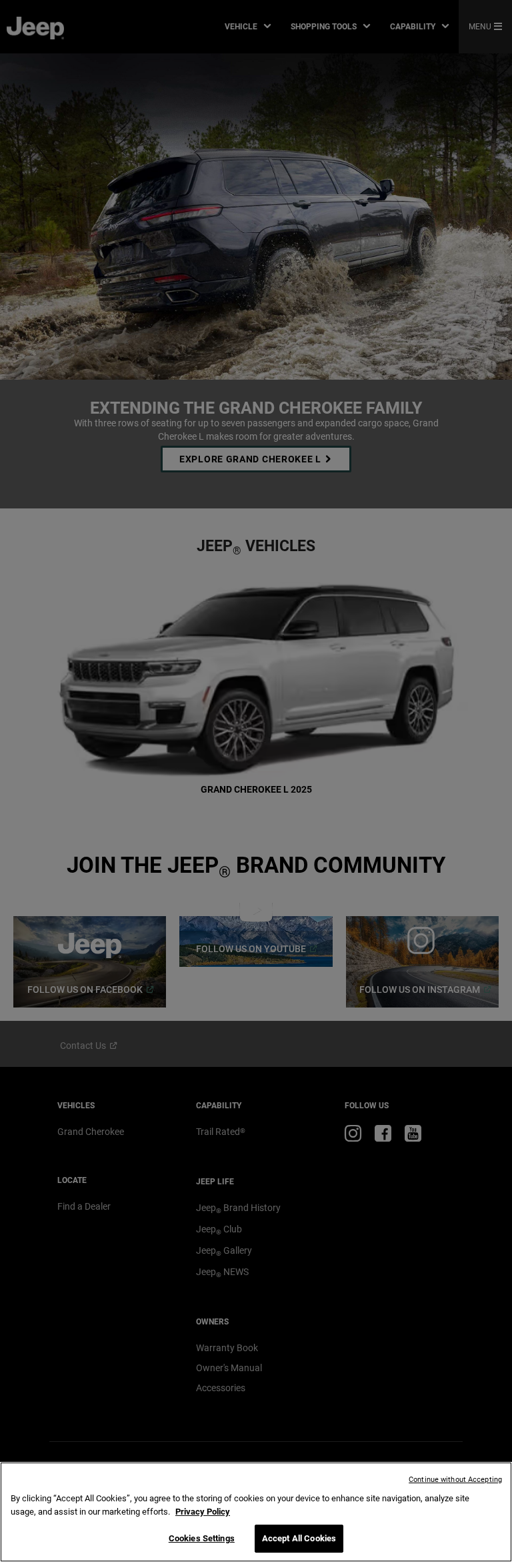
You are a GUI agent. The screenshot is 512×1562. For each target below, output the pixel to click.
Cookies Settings (202, 1538)
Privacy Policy (202, 1512)
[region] (256, 1512)
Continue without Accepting (455, 1479)
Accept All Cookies (299, 1538)
